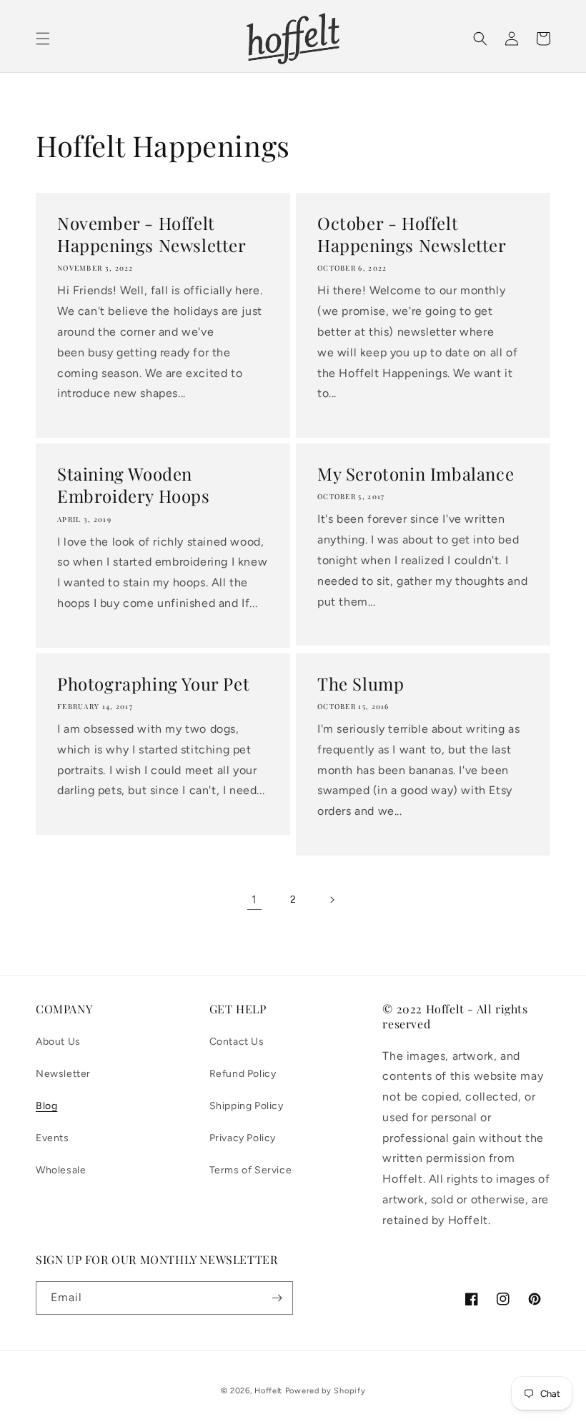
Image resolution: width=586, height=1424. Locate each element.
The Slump (360, 684)
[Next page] (331, 900)
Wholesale (61, 1170)
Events (52, 1138)
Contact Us (236, 1042)
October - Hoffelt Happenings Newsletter (412, 234)
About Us (58, 1042)
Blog (46, 1106)
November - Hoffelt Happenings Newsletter (152, 234)
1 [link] (254, 899)
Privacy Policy (242, 1138)
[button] (43, 38)
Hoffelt (268, 1390)
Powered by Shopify (325, 1390)
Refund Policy (243, 1074)
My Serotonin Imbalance (415, 474)
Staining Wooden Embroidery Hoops (133, 485)
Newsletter (63, 1074)
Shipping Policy (246, 1106)
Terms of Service (250, 1170)
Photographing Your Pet (153, 684)
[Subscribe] (276, 1298)
